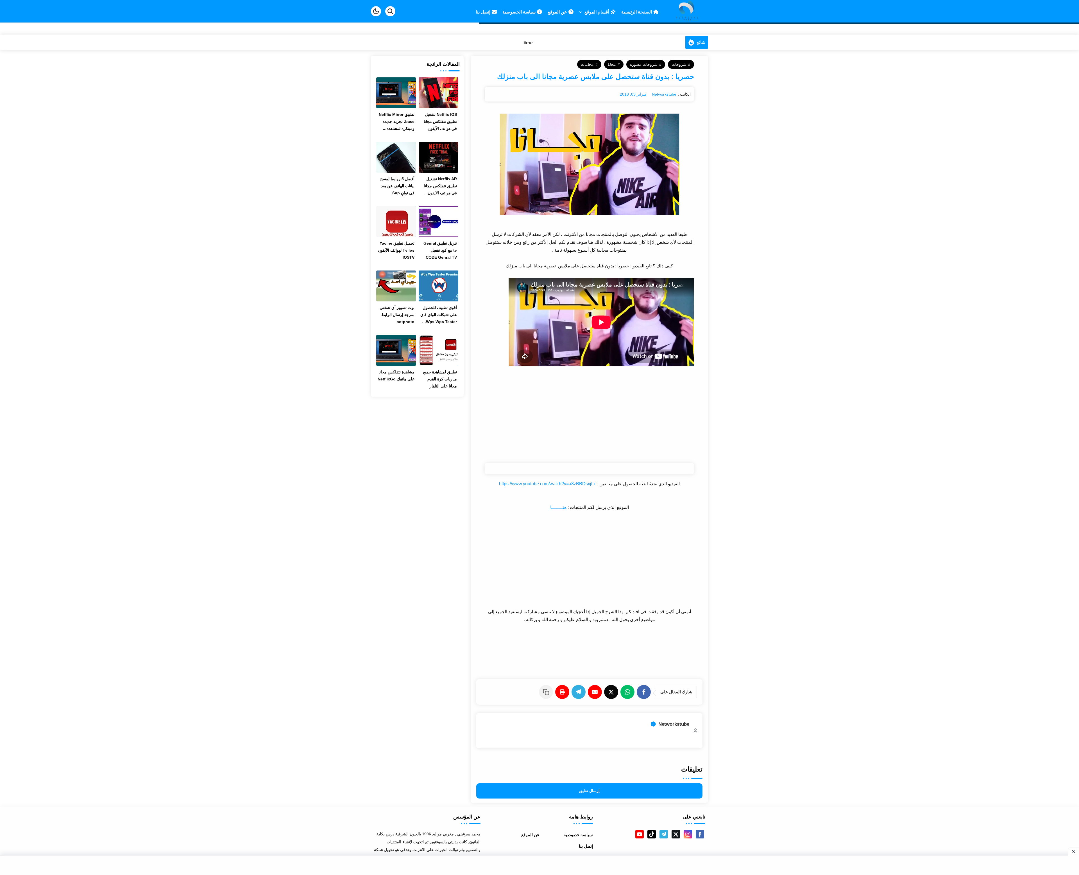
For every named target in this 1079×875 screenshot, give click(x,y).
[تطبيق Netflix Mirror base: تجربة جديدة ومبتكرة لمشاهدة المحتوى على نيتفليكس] (396, 92)
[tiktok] (651, 834)
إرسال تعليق (589, 791)
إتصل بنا (586, 846)
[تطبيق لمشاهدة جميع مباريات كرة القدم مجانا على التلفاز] (438, 350)
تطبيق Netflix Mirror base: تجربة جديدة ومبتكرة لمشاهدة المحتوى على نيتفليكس (396, 122)
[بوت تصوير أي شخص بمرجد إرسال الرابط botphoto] (396, 285)
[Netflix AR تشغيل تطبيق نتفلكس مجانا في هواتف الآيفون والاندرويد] (438, 157)
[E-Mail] (596, 692)
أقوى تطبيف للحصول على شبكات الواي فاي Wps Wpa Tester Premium (438, 315)
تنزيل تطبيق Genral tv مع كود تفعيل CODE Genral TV (440, 250)
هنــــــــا (558, 507)
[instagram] (688, 834)
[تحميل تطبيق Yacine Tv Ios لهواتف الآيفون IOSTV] (396, 221)
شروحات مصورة (644, 64)
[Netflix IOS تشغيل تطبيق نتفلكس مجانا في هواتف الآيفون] (438, 92)
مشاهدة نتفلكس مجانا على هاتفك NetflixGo (396, 375)
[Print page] (563, 692)
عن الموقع (530, 834)
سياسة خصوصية (578, 834)
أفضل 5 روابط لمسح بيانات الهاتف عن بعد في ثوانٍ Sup (397, 186)
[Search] (390, 11)
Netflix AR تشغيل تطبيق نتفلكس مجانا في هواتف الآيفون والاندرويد (440, 187)
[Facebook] (645, 692)
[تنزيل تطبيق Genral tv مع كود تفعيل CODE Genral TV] (438, 221)
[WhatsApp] (628, 692)
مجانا (612, 64)
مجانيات (587, 64)
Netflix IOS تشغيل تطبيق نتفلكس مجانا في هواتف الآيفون (440, 121)
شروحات (679, 64)
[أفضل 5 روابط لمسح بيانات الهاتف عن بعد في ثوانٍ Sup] (396, 157)
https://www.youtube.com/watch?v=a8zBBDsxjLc (547, 483)
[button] (376, 11)
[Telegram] (580, 692)
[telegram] (663, 834)
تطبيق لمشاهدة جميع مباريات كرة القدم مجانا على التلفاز (440, 379)
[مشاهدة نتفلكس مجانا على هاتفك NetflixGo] (396, 350)
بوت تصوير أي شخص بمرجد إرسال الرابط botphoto (397, 314)
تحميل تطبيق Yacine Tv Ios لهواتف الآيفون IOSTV (396, 250)
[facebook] (700, 834)
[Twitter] (612, 692)
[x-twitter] (676, 834)
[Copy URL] (547, 692)
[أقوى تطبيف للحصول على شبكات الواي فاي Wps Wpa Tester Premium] (438, 285)
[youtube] (639, 834)
